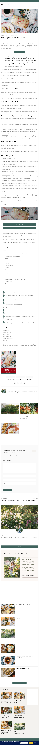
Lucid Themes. (27, 739)
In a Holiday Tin (5, 135)
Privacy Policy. (15, 739)
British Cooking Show (31, 162)
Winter (17, 35)
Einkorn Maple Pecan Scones (22, 668)
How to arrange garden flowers (27, 416)
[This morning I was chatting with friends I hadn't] (2, 684)
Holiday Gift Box (5, 122)
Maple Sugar (5, 340)
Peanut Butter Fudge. (6, 161)
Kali (2, 40)
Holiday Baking (11, 379)
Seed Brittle (4, 180)
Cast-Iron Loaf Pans (6, 330)
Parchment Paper (6, 334)
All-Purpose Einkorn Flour (7, 336)
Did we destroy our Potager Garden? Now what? (27, 629)
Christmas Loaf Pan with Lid (7, 131)
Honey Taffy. (4, 171)
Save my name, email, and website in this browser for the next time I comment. (18, 486)
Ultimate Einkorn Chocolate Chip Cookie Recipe (19, 717)
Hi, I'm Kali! (4, 535)
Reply (34, 450)
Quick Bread (28, 379)
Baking (2, 35)
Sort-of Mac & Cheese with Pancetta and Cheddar (6, 732)
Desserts (8, 35)
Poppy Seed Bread (25, 75)
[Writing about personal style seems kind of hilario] (22, 684)
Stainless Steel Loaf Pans (7, 332)
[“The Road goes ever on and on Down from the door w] (2, 681)
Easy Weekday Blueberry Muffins (23, 605)
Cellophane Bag (5, 127)
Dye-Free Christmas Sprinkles (8, 338)
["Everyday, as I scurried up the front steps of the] (22, 681)
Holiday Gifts (20, 379)
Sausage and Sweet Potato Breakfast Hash (25, 644)
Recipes (12, 35)
